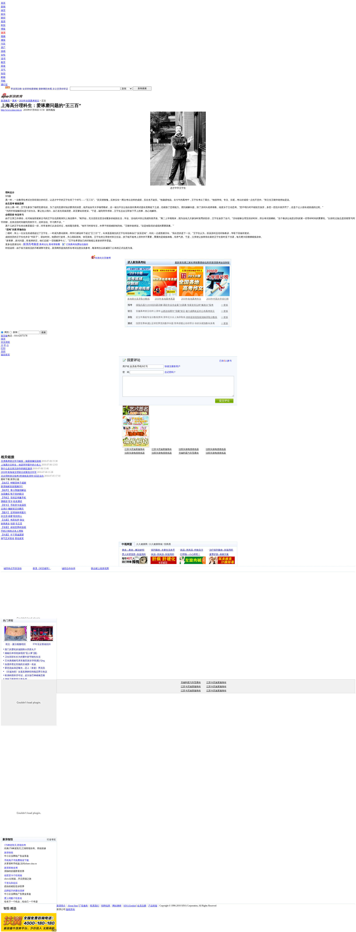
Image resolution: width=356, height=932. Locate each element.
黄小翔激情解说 (18, 490)
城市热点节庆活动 (13, 568)
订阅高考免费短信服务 (77, 244)
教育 (3, 62)
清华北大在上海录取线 (174, 317)
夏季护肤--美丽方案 (219, 554)
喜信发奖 (19, 538)
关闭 (3, 351)
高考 (14, 100)
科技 (3, 25)
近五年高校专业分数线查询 (149, 317)
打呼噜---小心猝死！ (190, 554)
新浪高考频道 (31, 244)
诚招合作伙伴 (68, 568)
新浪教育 (5, 100)
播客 (3, 40)
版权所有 (70, 909)
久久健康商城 (155, 544)
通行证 (4, 84)
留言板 (4, 335)
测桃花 (4, 501)
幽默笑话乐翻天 (16, 508)
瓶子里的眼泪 (17, 494)
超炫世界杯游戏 (18, 527)
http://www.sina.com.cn (11, 110)
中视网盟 (127, 544)
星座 (3, 66)
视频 (3, 36)
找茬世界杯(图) (143, 323)
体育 (3, 10)
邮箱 (3, 77)
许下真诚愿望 (17, 534)
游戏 (3, 51)
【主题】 (5, 520)
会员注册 (141, 905)
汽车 (3, 43)
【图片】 (5, 512)
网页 (6, 332)
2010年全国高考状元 (29, 100)
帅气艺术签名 (7, 538)
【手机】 (5, 497)
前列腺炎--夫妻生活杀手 (163, 550)
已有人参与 (225, 360)
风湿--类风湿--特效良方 (191, 550)
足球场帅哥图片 (18, 512)
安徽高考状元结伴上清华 (148, 311)
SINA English (129, 905)
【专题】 (5, 527)
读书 (3, 58)
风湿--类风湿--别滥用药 (162, 554)
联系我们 (94, 905)
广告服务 (83, 905)
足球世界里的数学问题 (162, 323)
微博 (3, 32)
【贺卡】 (5, 505)
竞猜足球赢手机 (18, 497)
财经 (3, 18)
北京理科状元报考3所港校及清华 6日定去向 (22, 476)
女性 (3, 55)
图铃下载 (5, 479)
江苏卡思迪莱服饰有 (135, 449)
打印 (3, 348)
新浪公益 (14, 479)
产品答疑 (152, 905)
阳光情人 (17, 516)
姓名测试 (17, 501)
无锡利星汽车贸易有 (189, 453)
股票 (3, 21)
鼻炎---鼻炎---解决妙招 (133, 550)
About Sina (73, 905)
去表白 (4, 508)
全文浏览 (5, 342)
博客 (3, 29)
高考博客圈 (54, 244)
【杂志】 (5, 482)
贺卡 (10, 501)
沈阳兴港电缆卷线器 (189, 449)
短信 (3, 73)
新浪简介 (61, 905)
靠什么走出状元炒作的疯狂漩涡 (16, 468)
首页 (3, 3)
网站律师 (116, 905)
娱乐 (3, 14)
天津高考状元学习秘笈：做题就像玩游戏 (21, 461)
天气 (3, 69)
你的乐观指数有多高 (205, 323)
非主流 (4, 516)
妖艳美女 (5, 523)
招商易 (167, 544)
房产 (3, 47)
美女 (22, 520)
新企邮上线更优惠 (100, 568)
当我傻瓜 (5, 494)
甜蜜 (10, 516)
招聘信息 (105, 905)
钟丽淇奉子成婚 (18, 482)
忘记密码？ (170, 372)
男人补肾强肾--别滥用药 (134, 554)
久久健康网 (141, 544)
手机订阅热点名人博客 (12, 531)
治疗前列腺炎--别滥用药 (221, 550)
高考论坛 (43, 244)
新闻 (3, 6)
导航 (3, 81)
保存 (3, 339)
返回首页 (5, 354)
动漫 (12, 523)
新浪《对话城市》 (42, 568)
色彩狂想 (14, 520)
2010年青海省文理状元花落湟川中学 (19, 472)
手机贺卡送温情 (18, 505)
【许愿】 (5, 534)
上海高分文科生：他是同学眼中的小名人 (21, 464)
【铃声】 (5, 490)
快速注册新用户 (172, 366)
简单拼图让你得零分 (184, 323)
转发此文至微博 (103, 258)
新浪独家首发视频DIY (12, 486)
